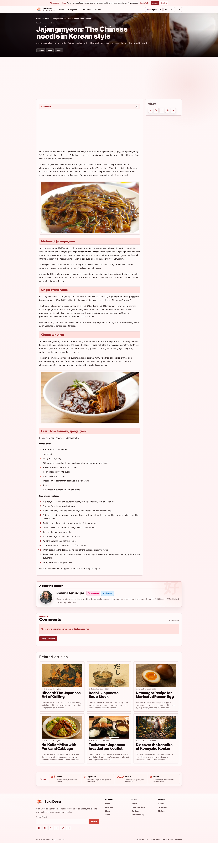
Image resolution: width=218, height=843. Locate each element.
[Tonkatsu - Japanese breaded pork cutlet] (109, 727)
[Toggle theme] (166, 9)
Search (94, 821)
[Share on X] (156, 110)
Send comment (48, 639)
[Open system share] (150, 110)
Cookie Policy (145, 3)
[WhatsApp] (68, 828)
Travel (107, 814)
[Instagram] (56, 828)
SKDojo (98, 10)
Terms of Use (167, 839)
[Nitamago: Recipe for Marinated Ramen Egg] (156, 675)
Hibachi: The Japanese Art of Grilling (61, 695)
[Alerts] (172, 9)
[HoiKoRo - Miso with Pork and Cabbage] (62, 727)
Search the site (42, 817)
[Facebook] (44, 828)
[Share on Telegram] (173, 110)
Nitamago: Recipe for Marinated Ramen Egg (155, 695)
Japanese (109, 807)
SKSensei (87, 10)
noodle (50, 155)
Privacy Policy (142, 839)
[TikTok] (62, 828)
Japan (107, 804)
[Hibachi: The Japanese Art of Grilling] (62, 675)
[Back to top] (179, 9)
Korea (50, 50)
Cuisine (46, 18)
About (134, 804)
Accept (154, 3)
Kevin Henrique (41, 23)
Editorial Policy (137, 814)
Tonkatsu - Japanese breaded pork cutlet (107, 747)
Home (61, 10)
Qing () (80, 251)
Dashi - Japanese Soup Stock (103, 695)
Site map (178, 839)
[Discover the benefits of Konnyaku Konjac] (156, 727)
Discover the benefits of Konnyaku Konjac (154, 747)
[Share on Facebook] (162, 110)
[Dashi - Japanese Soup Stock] (109, 675)
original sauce (49, 264)
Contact (135, 811)
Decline (164, 3)
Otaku (107, 811)
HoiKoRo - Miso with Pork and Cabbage (59, 747)
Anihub (161, 804)
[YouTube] (38, 828)
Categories (72, 10)
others (58, 50)
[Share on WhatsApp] (167, 110)
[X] (50, 828)
